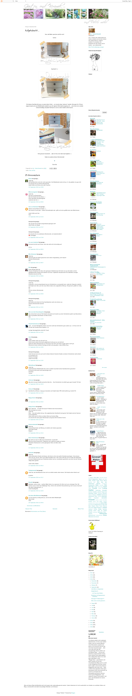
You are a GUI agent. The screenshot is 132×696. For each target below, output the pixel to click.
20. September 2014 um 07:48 (36, 237)
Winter (105, 515)
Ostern (97, 506)
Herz (96, 496)
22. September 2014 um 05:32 (36, 401)
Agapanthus (95, 479)
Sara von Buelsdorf (34, 206)
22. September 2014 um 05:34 (36, 419)
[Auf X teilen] (53, 168)
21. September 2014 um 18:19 (36, 384)
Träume (90, 512)
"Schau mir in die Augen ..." (100, 419)
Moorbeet (92, 504)
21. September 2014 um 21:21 (36, 393)
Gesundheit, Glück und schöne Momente (100, 312)
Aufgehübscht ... (95, 591)
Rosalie (30, 482)
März (93, 613)
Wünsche (91, 516)
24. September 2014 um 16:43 (36, 490)
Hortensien (104, 496)
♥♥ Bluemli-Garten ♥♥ (95, 293)
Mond (90, 504)
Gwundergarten (94, 254)
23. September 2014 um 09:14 (36, 465)
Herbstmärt (104, 495)
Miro (105, 503)
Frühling (104, 488)
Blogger (73, 692)
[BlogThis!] (51, 168)
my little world (104, 504)
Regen (95, 507)
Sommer (105, 509)
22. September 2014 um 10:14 (36, 433)
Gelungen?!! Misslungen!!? (97, 598)
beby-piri (31, 389)
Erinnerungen (100, 486)
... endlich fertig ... (100, 385)
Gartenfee (31, 452)
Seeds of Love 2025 (100, 300)
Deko (96, 485)
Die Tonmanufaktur (95, 336)
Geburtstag (98, 490)
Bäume (105, 480)
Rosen (105, 507)
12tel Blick (96, 477)
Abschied (105, 477)
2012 (91, 622)
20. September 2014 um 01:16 (36, 216)
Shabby (100, 509)
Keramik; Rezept (98, 499)
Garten (91, 490)
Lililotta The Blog (94, 272)
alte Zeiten (105, 479)
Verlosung (100, 512)
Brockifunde (104, 483)
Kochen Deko (96, 501)
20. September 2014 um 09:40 (36, 293)
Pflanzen (105, 506)
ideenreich (93, 347)
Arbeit (90, 480)
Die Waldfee (93, 149)
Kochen (90, 501)
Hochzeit (99, 496)
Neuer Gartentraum (33, 437)
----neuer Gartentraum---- (96, 139)
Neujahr (93, 506)
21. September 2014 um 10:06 (36, 347)
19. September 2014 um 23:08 (36, 187)
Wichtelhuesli (32, 365)
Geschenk (91, 493)
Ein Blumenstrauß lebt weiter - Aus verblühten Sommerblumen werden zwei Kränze (100, 143)
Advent (90, 479)
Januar (93, 617)
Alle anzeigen (104, 367)
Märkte (102, 503)
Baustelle (90, 482)
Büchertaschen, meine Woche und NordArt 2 (100, 173)
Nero (90, 506)
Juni (93, 607)
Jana (30, 337)
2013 (91, 620)
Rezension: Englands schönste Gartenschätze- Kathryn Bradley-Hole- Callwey (100, 227)
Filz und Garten (94, 212)
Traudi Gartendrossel (34, 323)
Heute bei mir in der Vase (95, 322)
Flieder (90, 488)
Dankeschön (92, 485)
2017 (91, 572)
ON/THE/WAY (99, 130)
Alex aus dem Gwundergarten (36, 312)
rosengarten (99, 203)
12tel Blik (101, 477)
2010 (91, 626)
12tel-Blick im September (97, 589)
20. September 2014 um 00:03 (36, 202)
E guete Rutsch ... (100, 431)
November (94, 583)
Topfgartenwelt (32, 470)
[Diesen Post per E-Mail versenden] (50, 168)
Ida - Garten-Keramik (95, 34)
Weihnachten (103, 513)
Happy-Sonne (32, 397)
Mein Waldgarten (94, 233)
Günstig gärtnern (94, 181)
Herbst (99, 495)
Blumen (98, 483)
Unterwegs (95, 512)
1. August (91, 477)
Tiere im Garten (102, 510)
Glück (95, 493)
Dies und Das (32, 170)
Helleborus (94, 495)
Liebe (99, 503)
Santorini (90, 509)
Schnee (95, 509)
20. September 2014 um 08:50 (36, 276)
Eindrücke (92, 191)
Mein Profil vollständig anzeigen (96, 47)
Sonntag (90, 510)
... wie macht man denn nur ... (100, 374)
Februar (94, 615)
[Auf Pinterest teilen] (56, 168)
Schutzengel (99, 358)
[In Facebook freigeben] (54, 168)
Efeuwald (92, 118)
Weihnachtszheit (99, 515)
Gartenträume (93, 222)
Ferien (105, 486)
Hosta (90, 497)
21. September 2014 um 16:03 (36, 375)
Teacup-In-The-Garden (96, 202)
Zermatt (97, 516)
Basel (101, 480)
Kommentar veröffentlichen (33, 505)
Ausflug (93, 480)
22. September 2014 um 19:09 (36, 447)
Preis (92, 507)
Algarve (100, 479)
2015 (91, 577)
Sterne (94, 510)
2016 (91, 575)
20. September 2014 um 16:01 (36, 332)
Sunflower (98, 151)
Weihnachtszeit (92, 515)
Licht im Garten (95, 503)
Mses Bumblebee (94, 129)
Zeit (94, 516)
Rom (102, 507)
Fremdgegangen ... (100, 396)
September (94, 587)
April (93, 611)
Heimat (90, 495)
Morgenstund (97, 504)
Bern (94, 482)
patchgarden (93, 170)
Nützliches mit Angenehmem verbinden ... (98, 596)
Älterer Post (81, 508)
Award (97, 480)
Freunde (94, 488)
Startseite (55, 508)
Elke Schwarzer (32, 254)
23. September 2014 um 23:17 (36, 477)
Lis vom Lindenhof (33, 242)
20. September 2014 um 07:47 (36, 227)
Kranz (101, 501)
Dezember (101, 485)
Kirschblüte (105, 499)
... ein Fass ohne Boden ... (97, 593)
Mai (93, 609)
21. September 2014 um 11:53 (36, 360)
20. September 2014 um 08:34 (36, 249)
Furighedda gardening (96, 299)
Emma (30, 178)
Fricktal (99, 488)
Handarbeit (100, 493)
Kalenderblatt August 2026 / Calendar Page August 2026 (101, 194)
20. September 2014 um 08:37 (36, 262)
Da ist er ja (98, 255)
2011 (91, 624)
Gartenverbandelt (33, 424)
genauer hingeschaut (102, 491)
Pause (100, 506)
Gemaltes (104, 490)
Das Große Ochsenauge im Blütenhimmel (99, 163)
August (93, 603)
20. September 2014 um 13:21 (36, 307)
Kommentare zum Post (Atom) (38, 511)
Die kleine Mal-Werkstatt (35, 495)
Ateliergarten (93, 243)
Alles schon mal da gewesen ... (98, 600)
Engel (95, 486)
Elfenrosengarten (33, 192)
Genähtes (95, 491)
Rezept (99, 507)
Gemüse (90, 491)
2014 (91, 579)
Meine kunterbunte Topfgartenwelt (95, 265)
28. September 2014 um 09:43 (36, 502)
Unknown (31, 380)
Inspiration (96, 497)
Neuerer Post (29, 508)
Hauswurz (105, 493)
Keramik (92, 500)
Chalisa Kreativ (94, 357)
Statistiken (101, 632)
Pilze (90, 507)
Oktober (94, 585)
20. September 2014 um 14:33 (36, 319)
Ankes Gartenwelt (94, 160)
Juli (92, 605)
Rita (30, 267)
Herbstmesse (91, 496)
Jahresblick (104, 497)
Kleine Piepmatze (100, 337)
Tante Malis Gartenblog (96, 326)
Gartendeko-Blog (94, 309)
